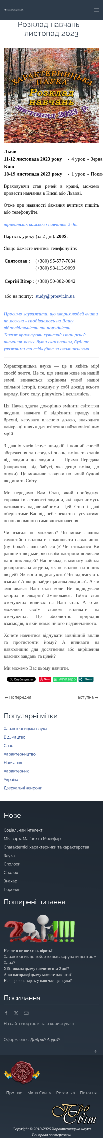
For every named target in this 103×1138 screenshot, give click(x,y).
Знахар (10, 881)
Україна (11, 779)
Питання (88, 1093)
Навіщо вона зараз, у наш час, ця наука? (38, 980)
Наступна (84, 697)
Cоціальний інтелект (23, 830)
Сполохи (12, 864)
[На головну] (14, 10)
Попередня (20, 697)
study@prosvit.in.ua (55, 296)
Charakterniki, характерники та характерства (46, 847)
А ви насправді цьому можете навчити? (38, 974)
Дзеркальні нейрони (23, 788)
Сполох (11, 872)
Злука (10, 855)
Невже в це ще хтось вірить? (28, 950)
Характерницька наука (25, 728)
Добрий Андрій (45, 1039)
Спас (8, 745)
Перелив (12, 889)
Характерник (16, 771)
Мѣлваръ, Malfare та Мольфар (33, 838)
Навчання (13, 762)
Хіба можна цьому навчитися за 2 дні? (36, 968)
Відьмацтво (15, 737)
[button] (96, 10)
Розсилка (65, 1093)
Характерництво (20, 754)
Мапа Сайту (40, 1093)
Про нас (14, 1093)
